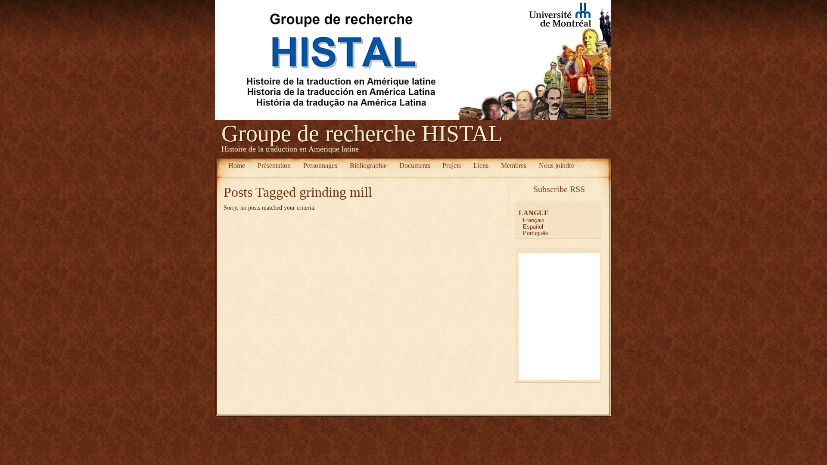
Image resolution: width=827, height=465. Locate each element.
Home (236, 165)
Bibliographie (368, 165)
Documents (414, 165)
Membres (513, 165)
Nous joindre (556, 165)
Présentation (274, 165)
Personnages (320, 165)
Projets (451, 165)
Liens (480, 165)
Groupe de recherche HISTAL (362, 133)
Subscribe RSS (559, 189)
